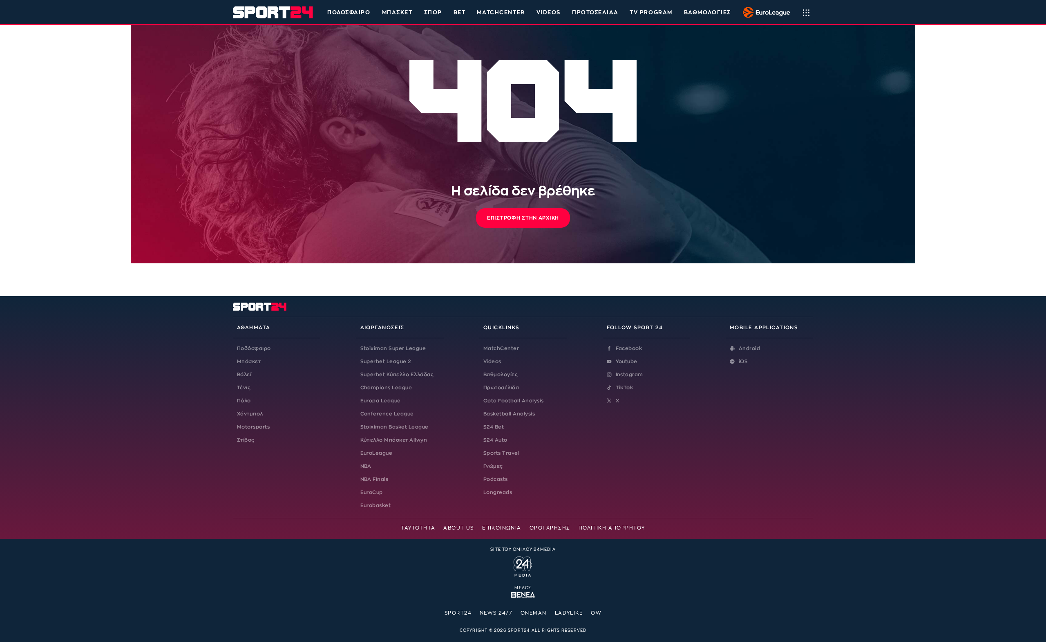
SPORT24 (458, 613)
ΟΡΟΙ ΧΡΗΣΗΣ (550, 527)
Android (749, 348)
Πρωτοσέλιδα (501, 387)
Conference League (387, 413)
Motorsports (253, 426)
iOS (743, 361)
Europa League (380, 400)
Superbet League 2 (385, 361)
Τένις (243, 387)
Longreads (497, 492)
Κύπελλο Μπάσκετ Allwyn (393, 440)
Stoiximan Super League (393, 348)
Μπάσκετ (397, 12)
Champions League (386, 387)
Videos (492, 361)
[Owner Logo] (523, 565)
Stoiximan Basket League (394, 426)
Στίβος (246, 440)
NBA (365, 466)
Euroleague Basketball (764, 12)
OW (596, 613)
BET (460, 12)
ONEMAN (534, 613)
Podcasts (495, 479)
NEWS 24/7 (496, 613)
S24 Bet (493, 426)
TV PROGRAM (651, 12)
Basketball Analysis (509, 413)
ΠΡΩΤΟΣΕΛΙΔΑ (595, 12)
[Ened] (523, 594)
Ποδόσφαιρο (349, 12)
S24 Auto (495, 440)
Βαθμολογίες (500, 374)
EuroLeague (376, 453)
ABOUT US (458, 527)
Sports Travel (501, 453)
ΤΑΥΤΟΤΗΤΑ (418, 527)
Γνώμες (493, 466)
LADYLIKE (569, 613)
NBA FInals (374, 479)
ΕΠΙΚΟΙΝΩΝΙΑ (501, 527)
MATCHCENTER (501, 12)
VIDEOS (548, 12)
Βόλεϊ (244, 374)
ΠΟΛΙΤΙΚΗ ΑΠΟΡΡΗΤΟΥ (612, 527)
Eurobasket (375, 505)
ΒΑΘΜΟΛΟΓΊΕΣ (707, 12)
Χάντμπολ (250, 413)
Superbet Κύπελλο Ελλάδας (397, 374)
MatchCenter (501, 348)
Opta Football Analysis (513, 400)
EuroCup (371, 492)
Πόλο (244, 400)
